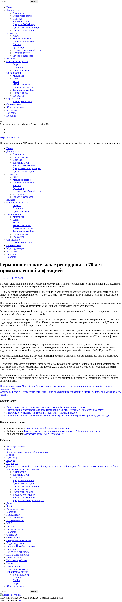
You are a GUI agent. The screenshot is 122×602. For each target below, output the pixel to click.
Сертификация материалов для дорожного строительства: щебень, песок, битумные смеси (55, 410)
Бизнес (10, 454)
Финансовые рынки (17, 61)
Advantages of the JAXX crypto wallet (43, 433)
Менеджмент (13, 110)
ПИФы (16, 580)
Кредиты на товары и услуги (28, 500)
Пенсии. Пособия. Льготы (27, 50)
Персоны (11, 112)
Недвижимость (14, 529)
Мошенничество (22, 38)
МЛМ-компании (21, 84)
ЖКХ (16, 35)
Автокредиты (20, 13)
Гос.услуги (18, 95)
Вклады (10, 58)
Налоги (17, 44)
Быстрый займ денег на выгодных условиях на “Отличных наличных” (62, 431)
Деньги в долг (14, 10)
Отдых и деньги (15, 543)
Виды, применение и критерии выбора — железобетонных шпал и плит (45, 407)
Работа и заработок (23, 55)
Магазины (18, 75)
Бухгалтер (18, 47)
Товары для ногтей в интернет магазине (47, 428)
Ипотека (17, 18)
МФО (16, 81)
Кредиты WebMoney (24, 24)
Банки (16, 78)
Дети (9, 503)
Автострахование (22, 101)
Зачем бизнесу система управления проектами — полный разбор (41, 412)
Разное (10, 563)
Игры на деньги (21, 53)
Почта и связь (20, 93)
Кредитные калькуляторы (27, 27)
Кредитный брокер (23, 492)
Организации (13, 73)
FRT (20, 600)
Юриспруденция (15, 107)
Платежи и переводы (24, 41)
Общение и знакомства (18, 540)
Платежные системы (24, 87)
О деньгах (11, 33)
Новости (11, 115)
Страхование (13, 98)
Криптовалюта (21, 70)
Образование (13, 537)
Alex (5, 278)
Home (9, 7)
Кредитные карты (22, 15)
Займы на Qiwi (21, 21)
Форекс (17, 64)
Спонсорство (13, 104)
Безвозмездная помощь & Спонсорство (27, 452)
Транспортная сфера (24, 90)
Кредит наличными (23, 480)
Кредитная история (23, 30)
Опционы (18, 67)
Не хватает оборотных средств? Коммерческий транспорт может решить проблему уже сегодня (58, 415)
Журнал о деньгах (9, 137)
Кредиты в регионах (24, 497)
